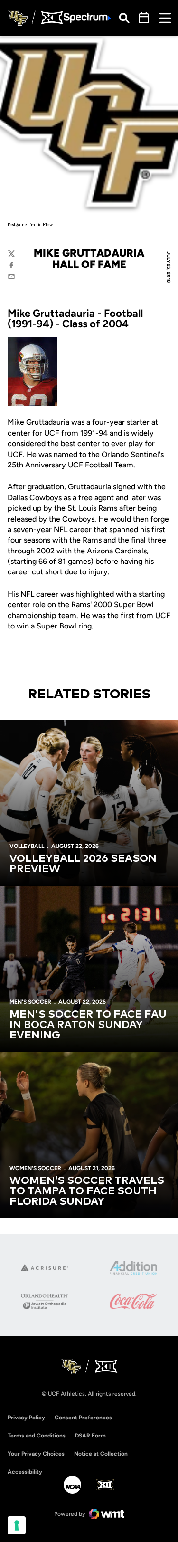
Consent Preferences (83, 1417)
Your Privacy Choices (36, 1453)
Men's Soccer (30, 1002)
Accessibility (25, 1471)
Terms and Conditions (37, 1435)
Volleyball (26, 846)
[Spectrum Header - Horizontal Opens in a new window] (87, 18)
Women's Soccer (35, 1168)
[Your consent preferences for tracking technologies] (17, 1525)
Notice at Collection (101, 1453)
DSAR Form (90, 1435)
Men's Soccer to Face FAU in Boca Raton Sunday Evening (88, 1025)
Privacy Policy (26, 1417)
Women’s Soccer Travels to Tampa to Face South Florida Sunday (86, 1191)
